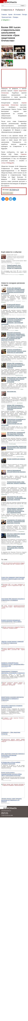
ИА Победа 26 (14, 189)
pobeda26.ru (6, 67)
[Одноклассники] (7, 199)
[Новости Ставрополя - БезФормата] (8, 2)
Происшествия (6, 17)
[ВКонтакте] (3, 199)
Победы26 (10, 163)
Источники (17, 14)
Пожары (15, 17)
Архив (10, 14)
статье (3, 163)
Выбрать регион (4, 813)
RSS (12, 815)
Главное (4, 14)
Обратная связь (4, 812)
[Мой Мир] (14, 199)
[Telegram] (10, 199)
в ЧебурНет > (5, 20)
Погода (24, 14)
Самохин (23, 154)
